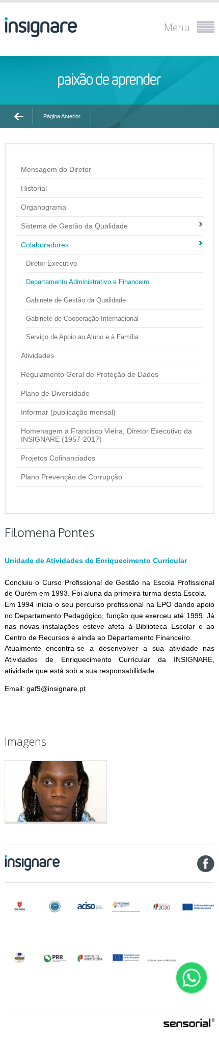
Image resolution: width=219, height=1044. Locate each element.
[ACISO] (90, 905)
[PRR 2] (90, 957)
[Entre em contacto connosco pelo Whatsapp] (191, 977)
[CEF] (55, 906)
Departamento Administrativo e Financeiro (87, 282)
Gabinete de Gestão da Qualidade (76, 300)
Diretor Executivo (51, 263)
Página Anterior (61, 116)
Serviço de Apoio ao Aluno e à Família (82, 337)
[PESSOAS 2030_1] (126, 906)
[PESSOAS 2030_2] (162, 906)
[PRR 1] (55, 957)
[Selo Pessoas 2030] (20, 957)
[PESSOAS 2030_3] (198, 907)
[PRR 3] (126, 957)
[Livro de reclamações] (162, 957)
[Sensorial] (188, 1023)
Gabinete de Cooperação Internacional (82, 318)
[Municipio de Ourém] (20, 906)
